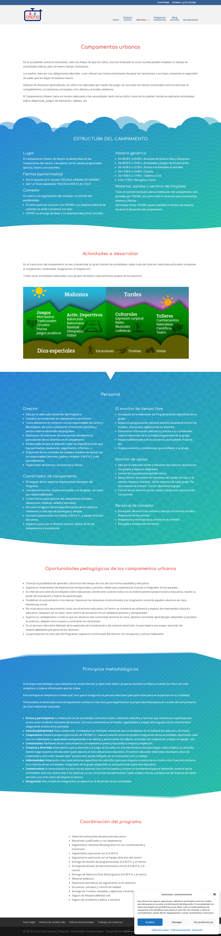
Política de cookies (160, 929)
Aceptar (150, 922)
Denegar (177, 922)
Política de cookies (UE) (52, 922)
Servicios (141, 20)
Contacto (176, 2)
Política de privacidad (180, 929)
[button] (214, 894)
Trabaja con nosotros (110, 922)
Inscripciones (190, 20)
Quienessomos (127, 18)
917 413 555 (190, 2)
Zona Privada (163, 2)
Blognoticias (174, 18)
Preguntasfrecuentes (160, 18)
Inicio (116, 20)
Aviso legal (197, 929)
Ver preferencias (203, 922)
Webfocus (130, 931)
